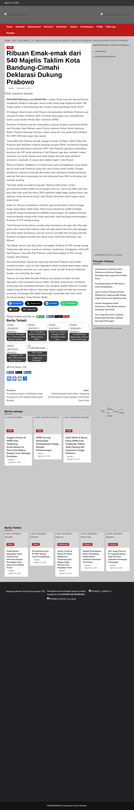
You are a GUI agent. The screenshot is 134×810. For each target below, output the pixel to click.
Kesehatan (61, 27)
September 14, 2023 (24, 88)
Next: (68, 395)
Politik (100, 27)
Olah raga (111, 27)
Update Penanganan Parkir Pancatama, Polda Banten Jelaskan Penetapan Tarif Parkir (110, 306)
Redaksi (11, 33)
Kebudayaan (87, 27)
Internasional (34, 27)
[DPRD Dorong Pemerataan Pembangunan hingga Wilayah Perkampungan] (48, 425)
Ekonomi (48, 27)
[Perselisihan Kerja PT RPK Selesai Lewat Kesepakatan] (41, 540)
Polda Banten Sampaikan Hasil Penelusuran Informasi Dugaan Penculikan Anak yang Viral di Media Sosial (111, 274)
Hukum (73, 27)
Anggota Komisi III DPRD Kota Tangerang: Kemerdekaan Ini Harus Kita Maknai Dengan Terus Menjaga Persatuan (18, 447)
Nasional (20, 27)
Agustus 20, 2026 (14, 462)
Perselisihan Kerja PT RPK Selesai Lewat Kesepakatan (110, 285)
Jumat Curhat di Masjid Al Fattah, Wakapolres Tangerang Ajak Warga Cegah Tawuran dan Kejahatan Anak (110, 295)
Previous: (25, 395)
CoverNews (68, 806)
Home (9, 27)
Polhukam (87, 544)
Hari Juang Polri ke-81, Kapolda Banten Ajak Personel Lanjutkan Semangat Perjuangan (109, 318)
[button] (128, 30)
